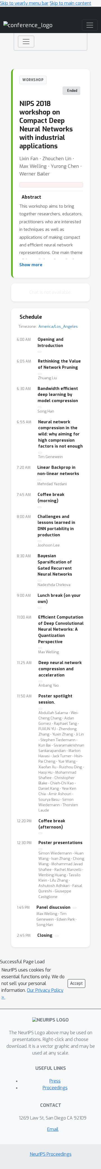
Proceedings (55, 1088)
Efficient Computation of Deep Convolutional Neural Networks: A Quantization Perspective (61, 629)
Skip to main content (70, 3)
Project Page (51, 184)
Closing (44, 935)
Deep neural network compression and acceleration (60, 669)
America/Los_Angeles (58, 326)
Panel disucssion (53, 907)
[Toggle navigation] (26, 41)
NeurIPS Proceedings (51, 1154)
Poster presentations (60, 842)
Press (55, 1081)
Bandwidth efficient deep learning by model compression (58, 395)
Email (53, 1129)
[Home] (27, 25)
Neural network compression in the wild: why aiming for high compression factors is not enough (60, 434)
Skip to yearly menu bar (24, 3)
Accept (76, 983)
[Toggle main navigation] (90, 25)
